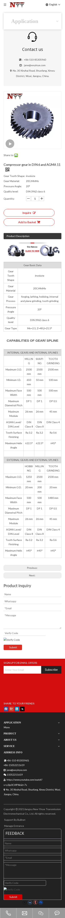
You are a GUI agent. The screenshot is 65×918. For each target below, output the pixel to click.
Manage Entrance (14, 825)
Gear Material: (12, 181)
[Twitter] (22, 709)
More (7, 727)
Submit (13, 647)
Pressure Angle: (13, 186)
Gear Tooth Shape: (14, 175)
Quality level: (11, 191)
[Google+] (11, 709)
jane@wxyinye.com (35, 65)
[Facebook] (6, 709)
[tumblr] (35, 902)
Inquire (26, 212)
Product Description (17, 236)
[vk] (30, 902)
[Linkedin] (17, 709)
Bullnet (21, 819)
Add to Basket (27, 222)
